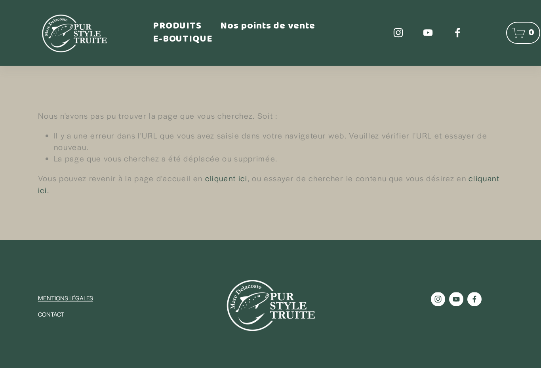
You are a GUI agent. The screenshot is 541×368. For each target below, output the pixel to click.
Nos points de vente (267, 26)
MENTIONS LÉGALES (65, 298)
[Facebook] (457, 32)
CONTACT (51, 314)
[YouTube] (428, 32)
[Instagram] (398, 32)
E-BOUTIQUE (183, 39)
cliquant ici (226, 178)
